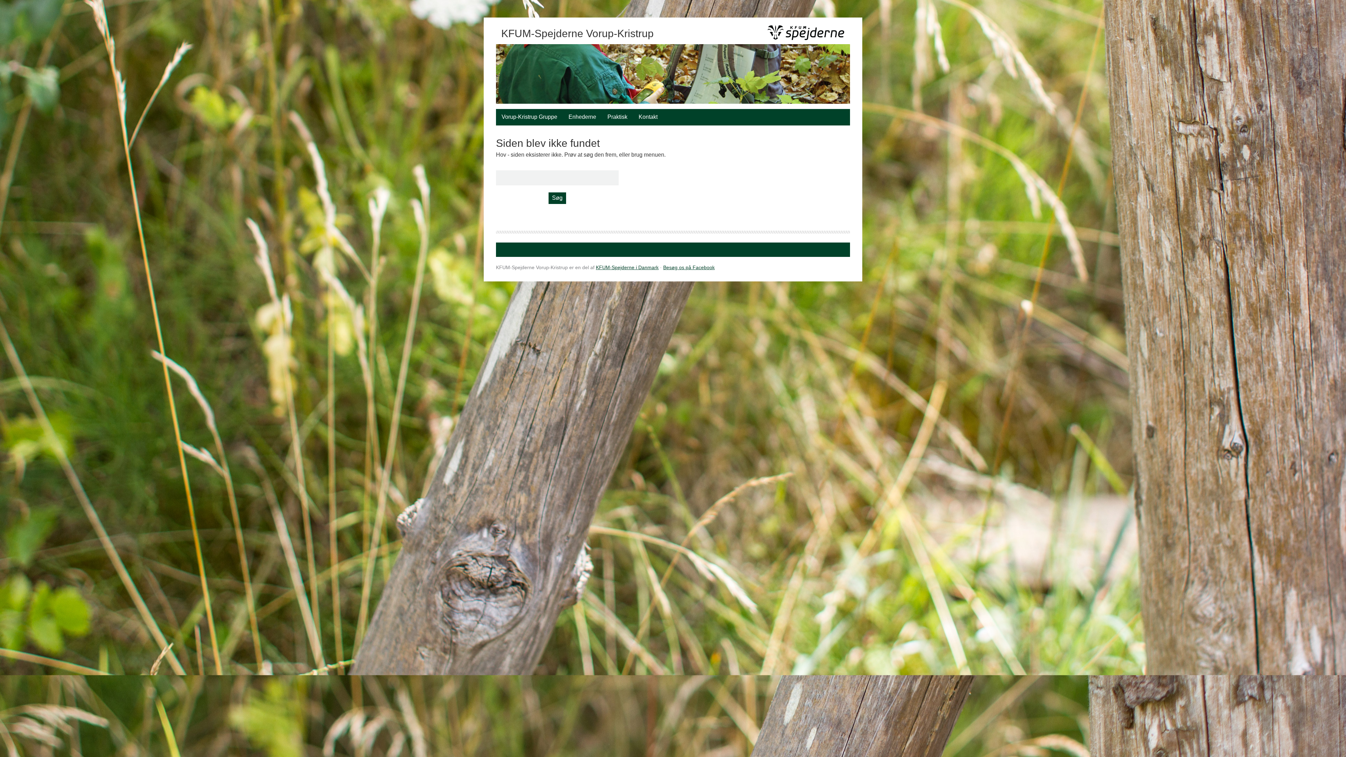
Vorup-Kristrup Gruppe (529, 117)
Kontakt (648, 117)
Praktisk (617, 117)
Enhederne (582, 117)
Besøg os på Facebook (689, 267)
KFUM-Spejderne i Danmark (627, 267)
